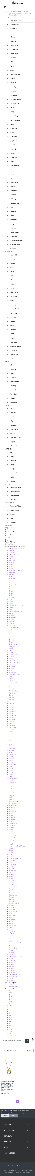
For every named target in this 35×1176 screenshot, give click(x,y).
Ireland (11, 742)
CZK (10, 1001)
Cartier (12, 433)
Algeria (11, 564)
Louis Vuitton (14, 255)
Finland (11, 689)
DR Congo (12, 664)
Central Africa (13, 630)
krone (12, 174)
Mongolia (12, 817)
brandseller (13, 95)
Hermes (12, 259)
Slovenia (11, 901)
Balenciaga (13, 313)
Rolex (12, 464)
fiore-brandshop (15, 120)
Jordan (11, 752)
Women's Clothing (15, 487)
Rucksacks (13, 390)
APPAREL (8, 1147)
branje (12, 107)
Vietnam (11, 966)
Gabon (11, 695)
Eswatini (11, 921)
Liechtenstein (13, 779)
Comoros (11, 640)
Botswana (12, 607)
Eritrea (11, 677)
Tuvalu (11, 950)
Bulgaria (11, 615)
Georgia (11, 699)
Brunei (11, 613)
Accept (5, 1115)
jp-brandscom (14, 166)
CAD (10, 995)
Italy (10, 746)
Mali (10, 797)
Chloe (12, 325)
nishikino (13, 195)
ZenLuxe (8, 1125)
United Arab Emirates (15, 956)
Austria (11, 577)
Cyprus (11, 652)
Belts (11, 518)
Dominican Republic (15, 662)
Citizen (12, 481)
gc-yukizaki (13, 128)
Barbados (12, 587)
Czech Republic (13, 654)
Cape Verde (12, 626)
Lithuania (12, 781)
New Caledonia (13, 836)
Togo (10, 938)
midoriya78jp (14, 182)
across (12, 70)
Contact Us (8, 526)
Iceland (11, 732)
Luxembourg (13, 783)
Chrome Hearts (15, 446)
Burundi (11, 619)
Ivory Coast (12, 748)
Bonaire (11, 603)
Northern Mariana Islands (17, 846)
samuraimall (14, 220)
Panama (11, 856)
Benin (10, 595)
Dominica (12, 660)
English (11, 985)
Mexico (11, 809)
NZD (10, 1019)
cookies (8, 1111)
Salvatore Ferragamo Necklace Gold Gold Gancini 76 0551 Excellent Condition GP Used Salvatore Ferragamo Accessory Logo (8, 1086)
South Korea (12, 909)
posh (11, 207)
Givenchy (13, 317)
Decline (13, 1115)
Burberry (13, 305)
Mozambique (13, 824)
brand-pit (13, 83)
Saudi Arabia (13, 887)
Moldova (11, 813)
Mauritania (12, 805)
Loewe (12, 288)
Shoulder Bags (14, 381)
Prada (12, 271)
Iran (10, 738)
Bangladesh (12, 585)
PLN (10, 1023)
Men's (12, 373)
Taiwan (11, 930)
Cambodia (12, 621)
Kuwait (11, 762)
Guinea (11, 717)
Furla (12, 359)
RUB (10, 1025)
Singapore (12, 897)
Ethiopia (11, 681)
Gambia (11, 697)
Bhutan (11, 599)
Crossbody (13, 402)
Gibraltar (12, 703)
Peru (10, 862)
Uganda (11, 952)
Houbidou (13, 33)
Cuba (10, 650)
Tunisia (11, 944)
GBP (10, 1007)
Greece (11, 705)
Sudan (11, 917)
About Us (8, 538)
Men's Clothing (14, 496)
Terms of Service (10, 542)
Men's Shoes (14, 500)
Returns (7, 536)
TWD (10, 1034)
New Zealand (13, 838)
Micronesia (12, 811)
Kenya (11, 756)
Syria (10, 928)
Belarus (11, 589)
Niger (10, 842)
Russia (11, 879)
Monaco (11, 815)
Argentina (12, 573)
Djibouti (11, 658)
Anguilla (11, 568)
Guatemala (12, 715)
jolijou (12, 161)
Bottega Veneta (14, 309)
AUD (10, 993)
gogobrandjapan (15, 141)
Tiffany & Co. (14, 429)
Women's (13, 369)
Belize (11, 593)
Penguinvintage (14, 24)
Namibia (11, 828)
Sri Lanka (12, 915)
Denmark (12, 656)
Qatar (11, 872)
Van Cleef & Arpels (15, 437)
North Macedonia (14, 787)
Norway (11, 848)
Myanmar (12, 825)
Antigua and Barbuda (15, 570)
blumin (12, 78)
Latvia (11, 768)
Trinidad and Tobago (15, 942)
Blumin (12, 37)
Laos (10, 766)
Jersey (11, 981)
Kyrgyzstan (12, 764)
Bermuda (12, 597)
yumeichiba (13, 249)
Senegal (11, 889)
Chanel (12, 263)
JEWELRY (8, 1136)
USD (10, 1036)
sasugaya (13, 224)
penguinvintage (14, 203)
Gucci (12, 267)
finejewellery (14, 116)
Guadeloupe (13, 711)
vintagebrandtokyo (16, 240)
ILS (10, 1013)
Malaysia (11, 793)
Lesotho (11, 772)
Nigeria (11, 844)
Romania (11, 876)
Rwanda (11, 881)
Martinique (12, 803)
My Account (8, 530)
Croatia (11, 648)
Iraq (10, 740)
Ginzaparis (13, 29)
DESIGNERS (9, 1130)
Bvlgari (12, 321)
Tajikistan (12, 932)
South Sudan (13, 911)
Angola (11, 566)
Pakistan (11, 852)
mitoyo (12, 186)
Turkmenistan (13, 948)
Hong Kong (12, 728)
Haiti (10, 724)
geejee (12, 132)
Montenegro (12, 819)
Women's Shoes (15, 491)
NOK (10, 1017)
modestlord (13, 190)
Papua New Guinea (15, 858)
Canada (11, 550)
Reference (13, 58)
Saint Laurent (14, 292)
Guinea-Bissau (13, 719)
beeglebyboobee (15, 74)
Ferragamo (13, 296)
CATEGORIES (9, 1153)
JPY (10, 991)
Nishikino (13, 41)
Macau (11, 785)
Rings (12, 421)
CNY (10, 999)
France (11, 558)
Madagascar (13, 789)
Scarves (12, 514)
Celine (12, 284)
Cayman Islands (14, 628)
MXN (10, 1015)
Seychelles (12, 893)
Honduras (12, 726)
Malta (11, 799)
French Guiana (13, 691)
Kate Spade (13, 342)
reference (13, 211)
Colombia (12, 638)
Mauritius (12, 807)
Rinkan (12, 62)
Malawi (11, 791)
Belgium (11, 591)
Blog (6, 540)
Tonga (11, 940)
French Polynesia (14, 693)
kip (11, 170)
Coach (12, 301)
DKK (10, 1003)
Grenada (11, 709)
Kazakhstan (12, 754)
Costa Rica (12, 646)
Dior (11, 280)
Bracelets (13, 425)
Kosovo (11, 760)
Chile (10, 634)
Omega (12, 469)
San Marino (12, 885)
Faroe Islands (13, 685)
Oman (11, 850)
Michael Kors (14, 354)
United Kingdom (14, 554)
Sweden (11, 923)
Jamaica (11, 750)
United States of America (16, 548)
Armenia (11, 575)
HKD (10, 1009)
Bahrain (11, 583)
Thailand (11, 936)
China (11, 636)
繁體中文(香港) (13, 987)
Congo (11, 642)
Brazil (11, 609)
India (10, 734)
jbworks (12, 153)
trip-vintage (13, 236)
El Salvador (12, 672)
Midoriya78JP (14, 45)
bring (12, 112)
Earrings (12, 413)
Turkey (11, 946)
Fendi (12, 276)
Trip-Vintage (14, 53)
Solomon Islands (14, 903)
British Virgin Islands (15, 611)
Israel (10, 744)
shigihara (13, 228)
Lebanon (11, 770)
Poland (11, 866)
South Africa (12, 907)
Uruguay (11, 958)
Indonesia (12, 736)
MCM (12, 334)
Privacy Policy (9, 544)
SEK (10, 1027)
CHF (10, 997)
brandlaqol (13, 91)
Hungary (11, 730)
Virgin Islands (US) (14, 974)
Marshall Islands (14, 801)
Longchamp (13, 330)
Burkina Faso (13, 617)
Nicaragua (12, 840)
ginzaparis (13, 137)
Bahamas (12, 581)
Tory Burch (13, 350)
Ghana (11, 701)
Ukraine (11, 954)
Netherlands (13, 834)
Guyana (11, 721)
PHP (10, 1021)
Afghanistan (12, 560)
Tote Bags (13, 386)
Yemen (11, 968)
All (11, 365)
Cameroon (12, 624)
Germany (12, 556)
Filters (29, 1050)
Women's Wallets (15, 506)
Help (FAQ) (8, 528)
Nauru (11, 830)
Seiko (12, 477)
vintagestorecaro (15, 244)
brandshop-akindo (15, 99)
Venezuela (12, 964)
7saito (12, 66)
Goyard (12, 338)
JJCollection (14, 49)
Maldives (12, 795)
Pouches (12, 398)
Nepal (11, 832)
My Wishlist (8, 532)
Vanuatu (11, 962)
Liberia (11, 775)
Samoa (11, 883)
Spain (10, 913)
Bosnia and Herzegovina (16, 605)
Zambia (11, 970)
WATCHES (8, 1142)
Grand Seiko (14, 473)
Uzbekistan (12, 960)
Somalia (11, 905)
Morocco (11, 821)
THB (10, 1032)
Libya (10, 777)
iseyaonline (13, 149)
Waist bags (13, 394)
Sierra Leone (13, 895)
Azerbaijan (12, 579)
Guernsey (12, 979)
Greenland (12, 707)
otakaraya (13, 199)
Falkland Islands (14, 683)
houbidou (13, 145)
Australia (11, 552)
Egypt (11, 670)
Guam (11, 713)
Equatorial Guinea (14, 675)
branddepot (13, 87)
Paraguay (12, 860)
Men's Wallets (14, 510)
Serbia (11, 891)
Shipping (8, 534)
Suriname (12, 919)
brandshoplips (14, 103)
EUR (10, 1005)
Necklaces (13, 417)
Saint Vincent (13, 976)
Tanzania (11, 934)
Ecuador (11, 668)
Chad (10, 632)
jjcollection (13, 157)
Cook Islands (13, 644)
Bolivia (11, 601)
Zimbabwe (12, 972)
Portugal (11, 868)
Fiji (10, 687)
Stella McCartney (15, 346)
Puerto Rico (12, 870)
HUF (10, 1011)
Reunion (11, 874)
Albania (11, 562)
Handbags (13, 377)
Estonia (11, 679)
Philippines (12, 864)
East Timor (12, 666)
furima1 (12, 124)
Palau (10, 854)
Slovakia (11, 899)
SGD (10, 1030)
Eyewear (12, 523)
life (11, 178)
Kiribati (11, 758)
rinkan (12, 215)
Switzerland (12, 925)
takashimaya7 (14, 232)
